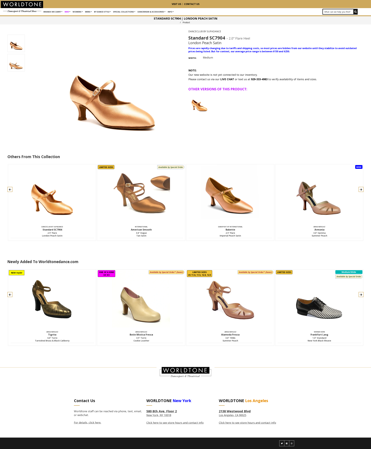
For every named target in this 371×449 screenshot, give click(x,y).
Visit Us (176, 4)
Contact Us (191, 4)
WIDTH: (192, 58)
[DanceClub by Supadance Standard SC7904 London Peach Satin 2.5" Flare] (199, 103)
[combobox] (340, 12)
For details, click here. (87, 422)
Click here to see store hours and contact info (175, 422)
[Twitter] (281, 443)
